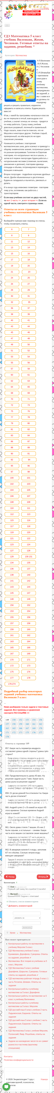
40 (12, 320)
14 (29, 247)
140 (28, 575)
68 (12, 393)
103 (28, 484)
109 (28, 502)
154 (28, 611)
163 (12, 641)
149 (28, 599)
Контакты (8, 1056)
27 (29, 284)
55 (12, 363)
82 (29, 429)
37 (29, 308)
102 (12, 484)
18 (29, 260)
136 (12, 569)
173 (28, 666)
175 (12, 672)
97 (12, 472)
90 (12, 454)
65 (29, 387)
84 (29, 435)
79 (12, 423)
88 (12, 447)
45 (12, 332)
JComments (47, 909)
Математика (21, 55)
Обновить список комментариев (23, 902)
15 (12, 254)
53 (12, 357)
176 (28, 672)
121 (12, 538)
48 (29, 338)
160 (28, 629)
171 (28, 660)
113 (28, 514)
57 (12, 369)
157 (12, 623)
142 (28, 581)
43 (12, 326)
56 (29, 363)
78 (29, 417)
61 (29, 375)
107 (28, 496)
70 (12, 399)
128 (28, 551)
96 (29, 466)
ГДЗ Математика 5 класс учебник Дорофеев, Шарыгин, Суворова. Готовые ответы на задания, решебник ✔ (27, 971)
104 (12, 490)
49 (12, 345)
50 (29, 345)
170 (12, 660)
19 (12, 266)
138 (12, 575)
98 (29, 472)
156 (28, 617)
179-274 (12, 684)
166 (28, 648)
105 (28, 490)
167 (12, 654)
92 (12, 460)
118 (28, 526)
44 (29, 326)
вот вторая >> (31, 200)
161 (12, 635)
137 (28, 569)
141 (12, 581)
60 (12, 375)
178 (28, 678)
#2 (9, 887)
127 (12, 551)
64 (12, 387)
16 (29, 254)
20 (29, 266)
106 (12, 496)
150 (12, 605)
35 (29, 302)
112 (12, 514)
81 (12, 429)
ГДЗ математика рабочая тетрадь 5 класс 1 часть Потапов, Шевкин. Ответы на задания (28, 982)
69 (29, 393)
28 (12, 290)
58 (29, 369)
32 (12, 302)
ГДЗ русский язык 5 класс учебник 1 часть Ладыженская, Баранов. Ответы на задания (27, 1023)
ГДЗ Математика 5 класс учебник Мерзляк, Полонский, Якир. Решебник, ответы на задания (28, 1034)
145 (12, 593)
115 (12, 520)
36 (12, 308)
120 (28, 532)
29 (29, 290)
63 (29, 381)
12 (29, 242)
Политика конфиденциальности (18, 1060)
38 (12, 314)
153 (12, 611)
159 (12, 629)
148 (12, 599)
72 (12, 405)
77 (12, 417)
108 (12, 502)
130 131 (28, 557)
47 (12, 338)
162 (28, 635)
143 (12, 587)
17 (12, 260)
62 (12, 381)
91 (29, 454)
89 (29, 447)
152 (28, 605)
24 (12, 278)
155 (12, 617)
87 (29, 441)
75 (12, 411)
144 (28, 587)
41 (29, 320)
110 (12, 508)
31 (29, 296)
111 (28, 508)
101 (28, 478)
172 (12, 666)
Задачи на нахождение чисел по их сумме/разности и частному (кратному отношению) (28, 1044)
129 (12, 557)
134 (12, 563)
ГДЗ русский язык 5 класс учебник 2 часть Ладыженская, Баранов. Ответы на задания (27, 1013)
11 (12, 242)
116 (28, 520)
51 (12, 351)
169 (28, 654)
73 (29, 405)
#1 (9, 894)
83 (12, 435)
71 (29, 399)
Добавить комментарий (20, 906)
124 (28, 545)
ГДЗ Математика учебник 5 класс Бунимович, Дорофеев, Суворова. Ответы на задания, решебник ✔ (28, 954)
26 (12, 284)
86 (12, 441)
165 (12, 648)
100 (12, 478)
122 (28, 538)
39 (29, 314)
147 (28, 593)
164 (28, 641)
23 (29, 272)
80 (29, 423)
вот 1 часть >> (14, 200)
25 (29, 278)
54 (29, 357)
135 (28, 563)
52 (29, 351)
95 (12, 466)
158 (28, 623)
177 (12, 678)
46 (29, 332)
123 (12, 545)
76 (29, 411)
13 (12, 247)
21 (12, 272)
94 (29, 460)
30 (12, 296)
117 (12, 526)
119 (12, 532)
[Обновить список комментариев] (17, 883)
